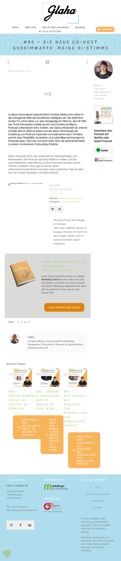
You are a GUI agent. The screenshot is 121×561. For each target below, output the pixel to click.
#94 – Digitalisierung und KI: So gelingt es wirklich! (22, 400)
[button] (7, 554)
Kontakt (97, 507)
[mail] (52, 209)
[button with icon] (11, 525)
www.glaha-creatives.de (71, 198)
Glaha (31, 337)
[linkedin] (59, 209)
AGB (97, 487)
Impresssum (97, 500)
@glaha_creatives (70, 201)
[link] (56, 487)
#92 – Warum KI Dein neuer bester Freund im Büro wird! (47, 400)
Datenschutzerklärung (98, 494)
